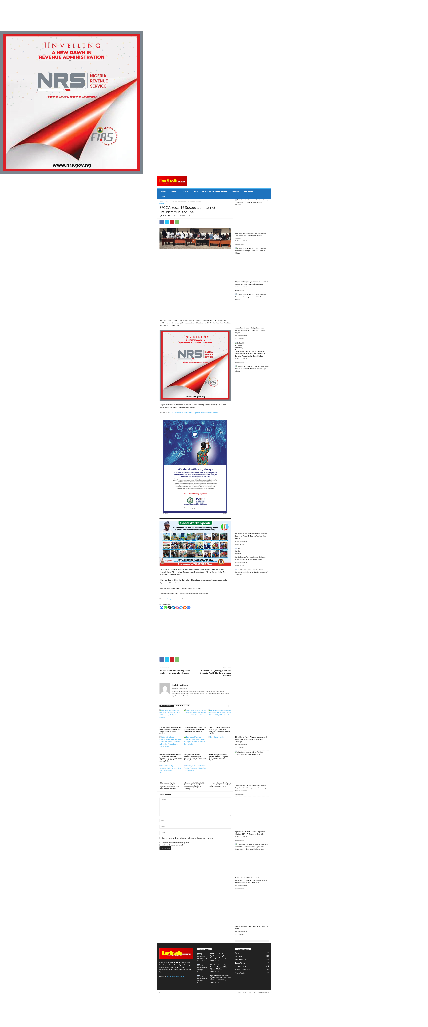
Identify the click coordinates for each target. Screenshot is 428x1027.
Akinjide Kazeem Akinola (243, 970)
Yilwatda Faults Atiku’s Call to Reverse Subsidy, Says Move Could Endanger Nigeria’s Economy (194, 786)
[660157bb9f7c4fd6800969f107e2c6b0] (214, 102)
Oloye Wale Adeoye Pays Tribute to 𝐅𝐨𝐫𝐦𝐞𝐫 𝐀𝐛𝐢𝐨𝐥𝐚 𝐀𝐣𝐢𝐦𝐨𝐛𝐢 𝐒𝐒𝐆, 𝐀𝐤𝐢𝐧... (218, 967)
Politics (184, 191)
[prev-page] (227, 706)
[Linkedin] (173, 607)
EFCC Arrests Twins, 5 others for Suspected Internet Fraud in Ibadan (193, 413)
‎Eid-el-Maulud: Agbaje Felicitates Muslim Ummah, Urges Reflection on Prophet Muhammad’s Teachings (169, 786)
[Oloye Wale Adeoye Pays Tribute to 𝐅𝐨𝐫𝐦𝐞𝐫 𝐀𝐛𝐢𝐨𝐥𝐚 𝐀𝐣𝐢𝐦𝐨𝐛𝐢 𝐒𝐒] (195, 717)
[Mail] (182, 699)
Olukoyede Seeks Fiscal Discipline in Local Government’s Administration (174, 672)
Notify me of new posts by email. (172, 845)
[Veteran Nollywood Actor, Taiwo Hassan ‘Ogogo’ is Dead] (252, 908)
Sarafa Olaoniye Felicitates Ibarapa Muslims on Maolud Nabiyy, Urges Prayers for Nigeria (218, 757)
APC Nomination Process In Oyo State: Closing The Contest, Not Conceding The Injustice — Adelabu (170, 730)
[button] (267, 193)
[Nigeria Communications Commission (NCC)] (195, 468)
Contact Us (252, 992)
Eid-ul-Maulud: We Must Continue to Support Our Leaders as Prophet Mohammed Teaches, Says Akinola (195, 757)
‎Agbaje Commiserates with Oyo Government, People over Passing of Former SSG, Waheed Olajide (219, 730)
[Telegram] (181, 607)
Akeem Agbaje (240, 973)
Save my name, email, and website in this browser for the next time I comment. (187, 838)
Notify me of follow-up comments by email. (175, 842)
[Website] (188, 699)
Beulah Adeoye (240, 963)
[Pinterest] (172, 222)
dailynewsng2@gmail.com (175, 976)
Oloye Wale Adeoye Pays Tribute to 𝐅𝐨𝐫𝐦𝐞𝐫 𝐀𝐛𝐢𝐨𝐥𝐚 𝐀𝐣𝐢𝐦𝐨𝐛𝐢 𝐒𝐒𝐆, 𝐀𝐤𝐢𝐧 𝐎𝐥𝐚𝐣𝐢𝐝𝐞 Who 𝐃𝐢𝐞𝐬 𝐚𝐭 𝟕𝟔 (195, 729)
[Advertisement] (67, 15)
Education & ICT (240, 960)
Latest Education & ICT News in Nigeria (210, 191)
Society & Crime (240, 966)
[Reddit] (185, 607)
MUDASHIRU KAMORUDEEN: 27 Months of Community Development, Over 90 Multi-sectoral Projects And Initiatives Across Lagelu (251, 880)
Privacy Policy (242, 992)
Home (163, 191)
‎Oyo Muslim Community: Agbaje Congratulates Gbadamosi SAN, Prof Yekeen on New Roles (220, 785)
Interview (248, 191)
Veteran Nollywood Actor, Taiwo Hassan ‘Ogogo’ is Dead (251, 928)
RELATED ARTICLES (166, 705)
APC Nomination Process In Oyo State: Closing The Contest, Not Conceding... (219, 956)
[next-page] (229, 706)
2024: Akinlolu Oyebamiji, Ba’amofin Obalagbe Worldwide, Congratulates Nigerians (215, 673)
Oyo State (238, 956)
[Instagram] (177, 607)
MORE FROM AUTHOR (182, 705)
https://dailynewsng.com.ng (179, 688)
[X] (167, 222)
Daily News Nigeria (167, 216)
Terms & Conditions (263, 992)
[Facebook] (161, 222)
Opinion (235, 191)
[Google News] (188, 607)
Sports (164, 196)
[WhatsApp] (177, 222)
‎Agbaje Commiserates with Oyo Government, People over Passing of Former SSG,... (220, 978)
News (173, 191)
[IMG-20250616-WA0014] (195, 543)
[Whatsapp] (165, 607)
